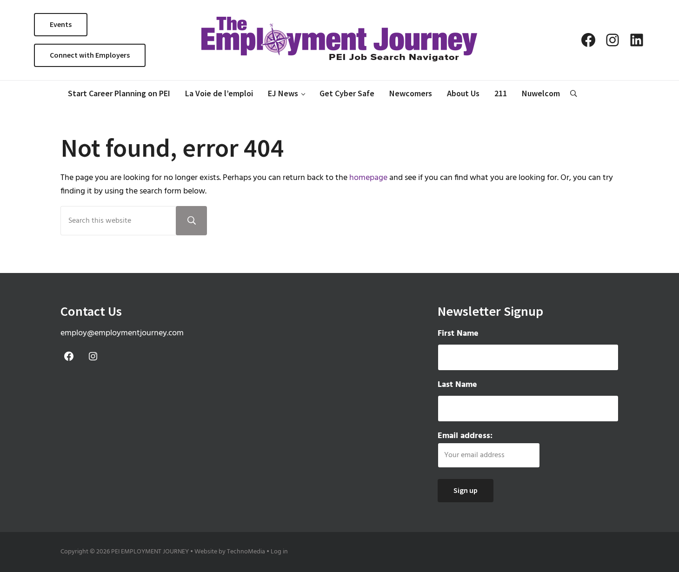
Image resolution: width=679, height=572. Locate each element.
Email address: (465, 436)
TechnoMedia (246, 551)
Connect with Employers (90, 55)
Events (61, 24)
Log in (279, 551)
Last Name (457, 385)
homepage (368, 178)
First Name (458, 333)
